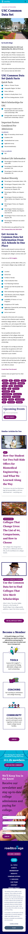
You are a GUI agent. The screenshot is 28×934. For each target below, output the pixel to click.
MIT (11, 380)
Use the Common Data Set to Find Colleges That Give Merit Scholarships (13, 591)
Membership (14, 870)
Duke (10, 386)
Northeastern (18, 386)
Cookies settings (14, 923)
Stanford (5, 383)
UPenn (23, 380)
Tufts (4, 402)
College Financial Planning (13, 579)
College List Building (9, 7)
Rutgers (5, 380)
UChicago (19, 402)
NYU (13, 391)
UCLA (4, 388)
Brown (4, 399)
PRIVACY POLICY (14, 888)
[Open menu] (25, 1)
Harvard (17, 380)
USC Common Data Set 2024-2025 (11, 229)
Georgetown (16, 397)
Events (14, 868)
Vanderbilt (21, 383)
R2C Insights (13, 258)
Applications (8, 519)
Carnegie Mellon (7, 394)
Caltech (11, 399)
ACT (5, 452)
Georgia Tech (17, 394)
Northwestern (6, 397)
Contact (14, 885)
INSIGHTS (14, 873)
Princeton (15, 388)
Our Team (14, 882)
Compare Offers (14, 876)
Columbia (13, 383)
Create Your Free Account (9, 369)
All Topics (14, 865)
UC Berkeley (6, 391)
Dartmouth (11, 402)
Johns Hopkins (20, 399)
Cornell (5, 386)
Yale (9, 388)
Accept (14, 927)
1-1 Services (14, 879)
